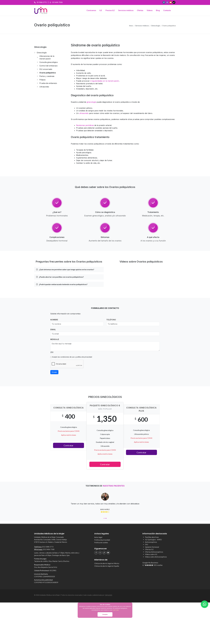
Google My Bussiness (152, 564)
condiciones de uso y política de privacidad (76, 357)
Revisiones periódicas (85, 125)
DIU (146, 544)
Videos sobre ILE (151, 554)
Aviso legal (98, 537)
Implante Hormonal (152, 547)
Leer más (116, 610)
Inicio (131, 26)
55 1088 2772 (42, 2)
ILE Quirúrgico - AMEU (153, 540)
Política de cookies (101, 542)
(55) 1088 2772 (47, 547)
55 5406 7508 (57, 2)
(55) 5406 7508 (48, 549)
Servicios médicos (142, 26)
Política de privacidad (102, 540)
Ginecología (155, 26)
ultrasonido (83, 113)
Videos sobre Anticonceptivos (156, 557)
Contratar (68, 445)
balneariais (108, 595)
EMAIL (53, 329)
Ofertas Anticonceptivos (154, 552)
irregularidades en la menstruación (104, 81)
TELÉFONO (111, 320)
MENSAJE (54, 339)
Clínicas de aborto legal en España (106, 566)
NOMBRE (54, 320)
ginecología (91, 102)
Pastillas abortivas (152, 537)
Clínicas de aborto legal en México (106, 563)
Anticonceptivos (151, 542)
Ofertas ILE (149, 549)
